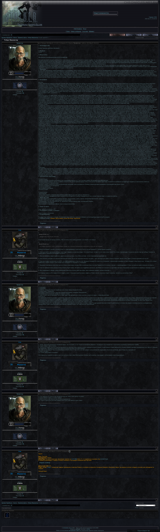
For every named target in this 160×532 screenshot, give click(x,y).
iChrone (91, 31)
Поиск (68, 31)
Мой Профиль (78, 28)
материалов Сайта (74, 530)
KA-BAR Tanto (104, 459)
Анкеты (15, 37)
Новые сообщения (76, 31)
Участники (85, 31)
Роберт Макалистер (33, 37)
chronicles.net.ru (67, 528)
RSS (155, 17)
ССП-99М (74, 459)
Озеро (49, 467)
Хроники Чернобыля (7, 37)
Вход (84, 28)
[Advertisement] (80, 523)
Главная (151, 17)
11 (22, 91)
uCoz (88, 529)
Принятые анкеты (22, 37)
